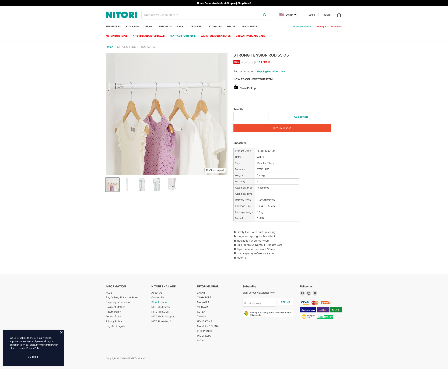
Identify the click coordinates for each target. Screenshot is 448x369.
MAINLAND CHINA (208, 326)
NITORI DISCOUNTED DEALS (149, 35)
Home (109, 46)
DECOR (231, 26)
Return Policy (113, 311)
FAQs (109, 292)
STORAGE (214, 26)
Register (326, 14)
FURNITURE (113, 26)
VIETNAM (202, 306)
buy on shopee (282, 127)
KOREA (201, 311)
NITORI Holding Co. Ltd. (165, 321)
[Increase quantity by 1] (264, 116)
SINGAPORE (204, 297)
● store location (302, 26)
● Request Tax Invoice (329, 26)
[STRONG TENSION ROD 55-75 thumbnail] (127, 185)
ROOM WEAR (250, 26)
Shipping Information (118, 302)
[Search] (265, 15)
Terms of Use (113, 316)
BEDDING (164, 26)
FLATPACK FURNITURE (183, 35)
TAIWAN (201, 316)
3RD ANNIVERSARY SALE (250, 35)
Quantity (238, 109)
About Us (156, 292)
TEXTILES (196, 26)
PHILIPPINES (204, 330)
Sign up (285, 301)
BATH (180, 26)
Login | (314, 14)
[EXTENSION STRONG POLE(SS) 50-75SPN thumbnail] (112, 185)
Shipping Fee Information (271, 71)
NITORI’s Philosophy (162, 316)
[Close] (61, 332)
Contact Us (157, 297)
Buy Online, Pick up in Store (122, 297)
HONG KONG (204, 321)
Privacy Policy (114, 321)
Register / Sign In (115, 326)
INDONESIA (204, 335)
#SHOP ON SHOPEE (117, 35)
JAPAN (201, 292)
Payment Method (115, 306)
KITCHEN (131, 26)
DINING (148, 26)
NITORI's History (160, 306)
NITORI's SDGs (160, 311)
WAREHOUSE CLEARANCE (216, 35)
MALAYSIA (203, 302)
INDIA (200, 340)
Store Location (159, 302)
